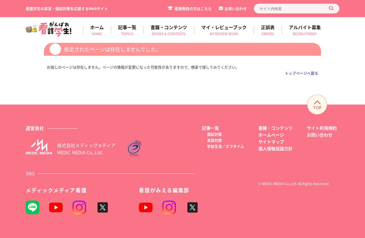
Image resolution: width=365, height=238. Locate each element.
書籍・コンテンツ (275, 128)
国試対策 (214, 134)
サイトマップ (271, 142)
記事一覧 (210, 128)
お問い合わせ (235, 8)
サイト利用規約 (322, 128)
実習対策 (214, 140)
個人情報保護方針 (275, 148)
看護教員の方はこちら (193, 8)
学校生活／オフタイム (225, 146)
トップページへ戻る (301, 73)
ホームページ (271, 135)
